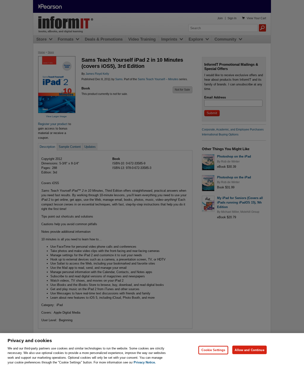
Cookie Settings (213, 350)
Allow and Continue (249, 350)
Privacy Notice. (145, 362)
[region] (152, 350)
